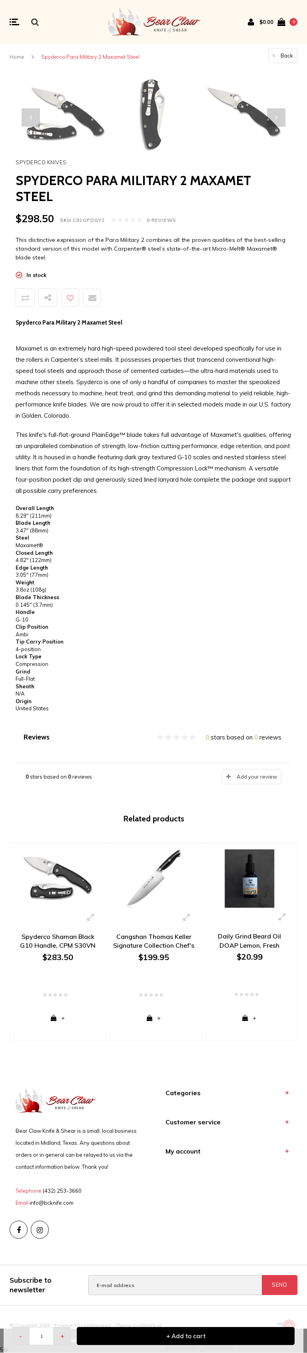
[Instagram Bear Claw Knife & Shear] (40, 1230)
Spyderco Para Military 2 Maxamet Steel (90, 57)
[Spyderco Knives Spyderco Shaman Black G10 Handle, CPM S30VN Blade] (58, 878)
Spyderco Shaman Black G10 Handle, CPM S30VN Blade (58, 941)
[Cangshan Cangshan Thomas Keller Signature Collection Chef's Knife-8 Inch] (153, 878)
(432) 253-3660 (62, 1191)
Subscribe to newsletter (31, 1285)
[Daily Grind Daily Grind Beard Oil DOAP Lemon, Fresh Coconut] (249, 878)
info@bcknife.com (52, 1203)
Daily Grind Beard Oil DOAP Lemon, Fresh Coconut (249, 941)
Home (17, 57)
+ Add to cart (185, 1336)
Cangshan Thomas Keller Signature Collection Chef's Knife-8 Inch (153, 941)
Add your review (257, 776)
